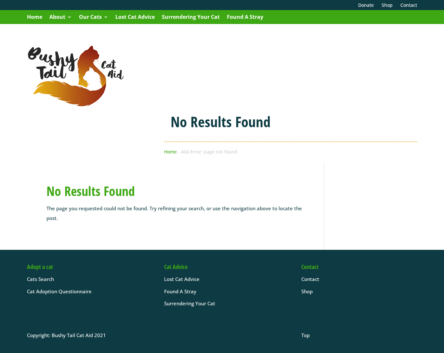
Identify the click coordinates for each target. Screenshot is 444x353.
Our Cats (90, 16)
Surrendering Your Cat (191, 16)
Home (34, 16)
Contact (310, 279)
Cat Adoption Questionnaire (59, 291)
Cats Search (40, 279)
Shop (307, 291)
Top (305, 335)
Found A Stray (245, 16)
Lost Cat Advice (135, 16)
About (57, 16)
